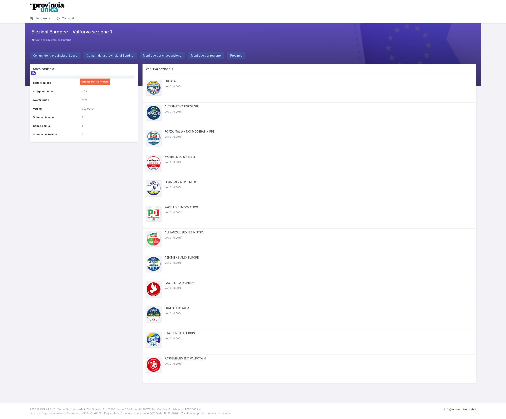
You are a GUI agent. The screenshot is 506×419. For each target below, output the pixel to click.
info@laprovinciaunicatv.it (460, 409)
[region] (309, 228)
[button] (41, 18)
